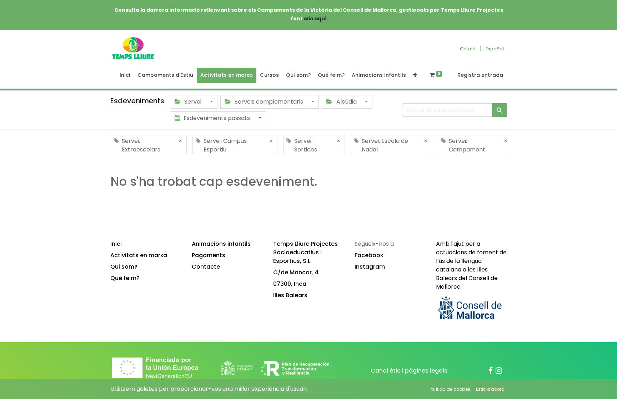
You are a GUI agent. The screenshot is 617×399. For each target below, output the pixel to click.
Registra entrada (480, 75)
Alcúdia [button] (346, 102)
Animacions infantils (221, 244)
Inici (116, 244)
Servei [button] (193, 102)
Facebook (369, 255)
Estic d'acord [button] (490, 389)
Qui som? (123, 267)
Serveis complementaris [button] (269, 102)
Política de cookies (450, 389)
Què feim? (125, 278)
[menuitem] (125, 75)
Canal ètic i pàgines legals (409, 370)
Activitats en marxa (138, 255)
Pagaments (208, 255)
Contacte (206, 267)
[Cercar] (499, 110)
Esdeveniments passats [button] (216, 118)
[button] (415, 75)
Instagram (370, 267)
